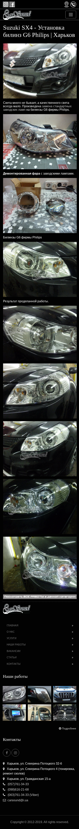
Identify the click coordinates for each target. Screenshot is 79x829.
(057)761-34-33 (18, 784)
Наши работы (16, 644)
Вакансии (13, 651)
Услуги (11, 638)
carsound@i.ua (17, 800)
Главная (12, 625)
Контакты (14, 663)
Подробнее (69, 728)
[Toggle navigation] (70, 14)
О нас (11, 631)
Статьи (11, 657)
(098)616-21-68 (18, 789)
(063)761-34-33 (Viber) (23, 794)
